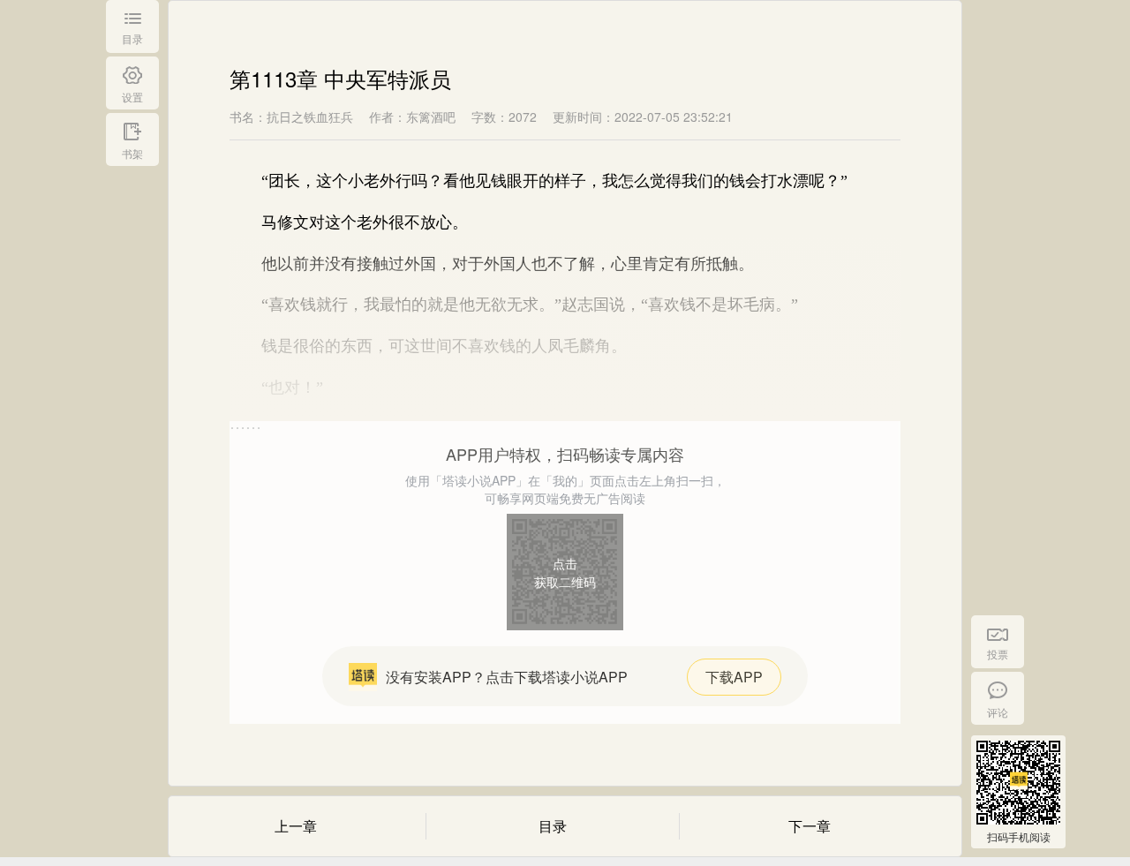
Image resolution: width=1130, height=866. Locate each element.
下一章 (809, 826)
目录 (553, 826)
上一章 (296, 826)
